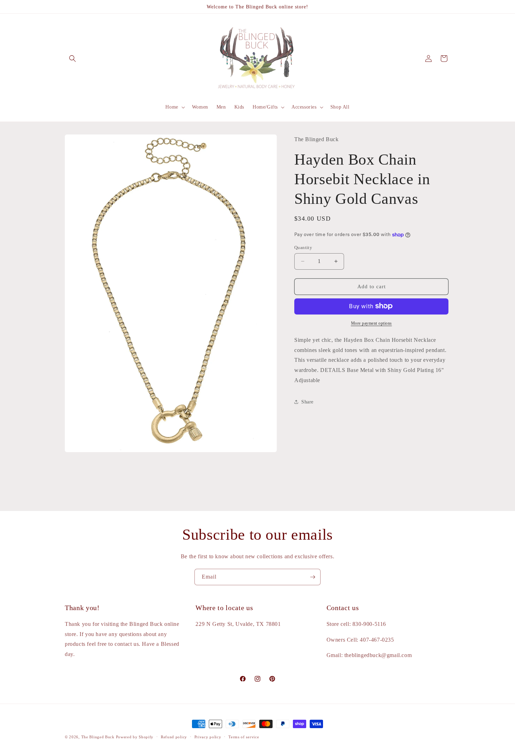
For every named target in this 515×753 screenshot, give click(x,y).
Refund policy (174, 737)
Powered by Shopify (135, 737)
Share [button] (307, 402)
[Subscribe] (312, 577)
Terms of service (243, 737)
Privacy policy (207, 737)
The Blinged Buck (98, 737)
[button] (72, 58)
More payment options (371, 322)
